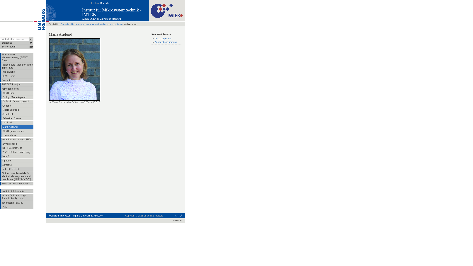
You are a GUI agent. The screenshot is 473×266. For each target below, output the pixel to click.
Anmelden (177, 220)
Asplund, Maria (98, 24)
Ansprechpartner (163, 38)
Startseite (65, 24)
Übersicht (54, 215)
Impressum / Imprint (70, 215)
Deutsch (104, 3)
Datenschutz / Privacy (92, 215)
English (95, 3)
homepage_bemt (114, 24)
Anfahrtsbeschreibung (166, 42)
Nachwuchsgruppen (80, 24)
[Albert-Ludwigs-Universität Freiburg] (39, 18)
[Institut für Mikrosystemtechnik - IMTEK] (167, 10)
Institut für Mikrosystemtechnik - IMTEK (112, 12)
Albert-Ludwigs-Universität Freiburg (101, 18)
